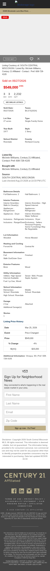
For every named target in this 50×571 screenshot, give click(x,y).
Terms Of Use (13, 499)
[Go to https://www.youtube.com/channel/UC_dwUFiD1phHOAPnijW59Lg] (36, 490)
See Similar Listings (14, 102)
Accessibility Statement (21, 501)
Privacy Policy (33, 499)
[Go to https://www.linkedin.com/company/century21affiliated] (21, 490)
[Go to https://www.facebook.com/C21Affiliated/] (13, 490)
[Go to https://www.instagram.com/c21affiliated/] (29, 490)
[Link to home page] (25, 4)
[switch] (31, 59)
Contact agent (9, 59)
